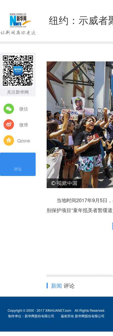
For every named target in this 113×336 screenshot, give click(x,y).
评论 (18, 169)
